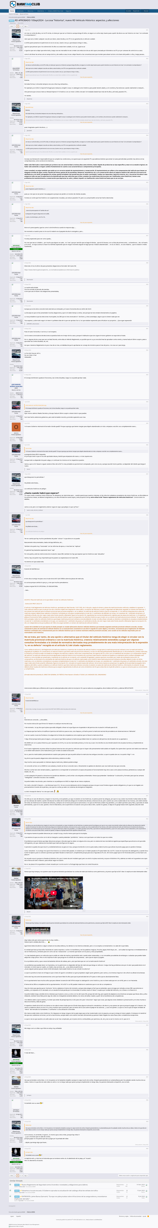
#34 (147, 135)
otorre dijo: (29, 448)
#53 (147, 868)
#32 (147, 58)
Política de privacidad (135, 1216)
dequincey (13, 23)
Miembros (40, 11)
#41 (147, 328)
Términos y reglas (123, 1216)
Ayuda (144, 1216)
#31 (147, 30)
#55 (147, 1025)
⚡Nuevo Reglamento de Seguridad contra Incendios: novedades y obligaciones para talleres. (54, 1185)
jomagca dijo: (29, 1152)
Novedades (20, 11)
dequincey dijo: (30, 62)
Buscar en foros (24, 14)
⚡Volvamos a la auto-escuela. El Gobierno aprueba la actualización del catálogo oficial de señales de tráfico (59, 1190)
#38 (147, 263)
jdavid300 (16, 68)
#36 (147, 204)
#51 (147, 796)
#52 (147, 819)
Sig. (25, 26)
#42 (147, 350)
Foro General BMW (30, 1186)
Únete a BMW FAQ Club (55, 11)
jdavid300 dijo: (29, 107)
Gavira (16, 1186)
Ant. (12, 26)
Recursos (30, 11)
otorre (16, 433)
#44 (147, 402)
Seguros (68, 11)
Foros (12, 11)
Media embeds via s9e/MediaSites (94, 1219)
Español (18, 1216)
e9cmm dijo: (29, 822)
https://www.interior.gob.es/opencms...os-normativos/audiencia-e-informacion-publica (51, 270)
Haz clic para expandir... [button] (86, 77)
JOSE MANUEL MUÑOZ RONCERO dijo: (36, 405)
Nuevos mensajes (13, 14)
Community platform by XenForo (70, 1219)
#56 (147, 1049)
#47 (147, 474)
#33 (147, 103)
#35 (147, 182)
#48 (147, 515)
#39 (147, 284)
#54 (147, 916)
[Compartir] (144, 30)
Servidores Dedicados (17, 1224)
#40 (147, 306)
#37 (147, 235)
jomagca (16, 1110)
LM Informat (16, 145)
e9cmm (16, 805)
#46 (147, 445)
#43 (147, 374)
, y (35, 510)
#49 (147, 566)
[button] (25, 11)
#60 (147, 1148)
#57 (147, 1077)
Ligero (12, 1216)
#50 (147, 694)
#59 (147, 1121)
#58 (147, 1100)
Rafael (16, 878)
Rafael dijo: (28, 920)
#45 (147, 423)
